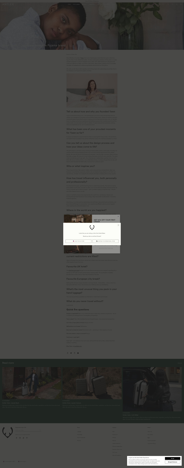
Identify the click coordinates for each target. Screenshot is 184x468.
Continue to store (106, 241)
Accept (172, 458)
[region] (154, 461)
